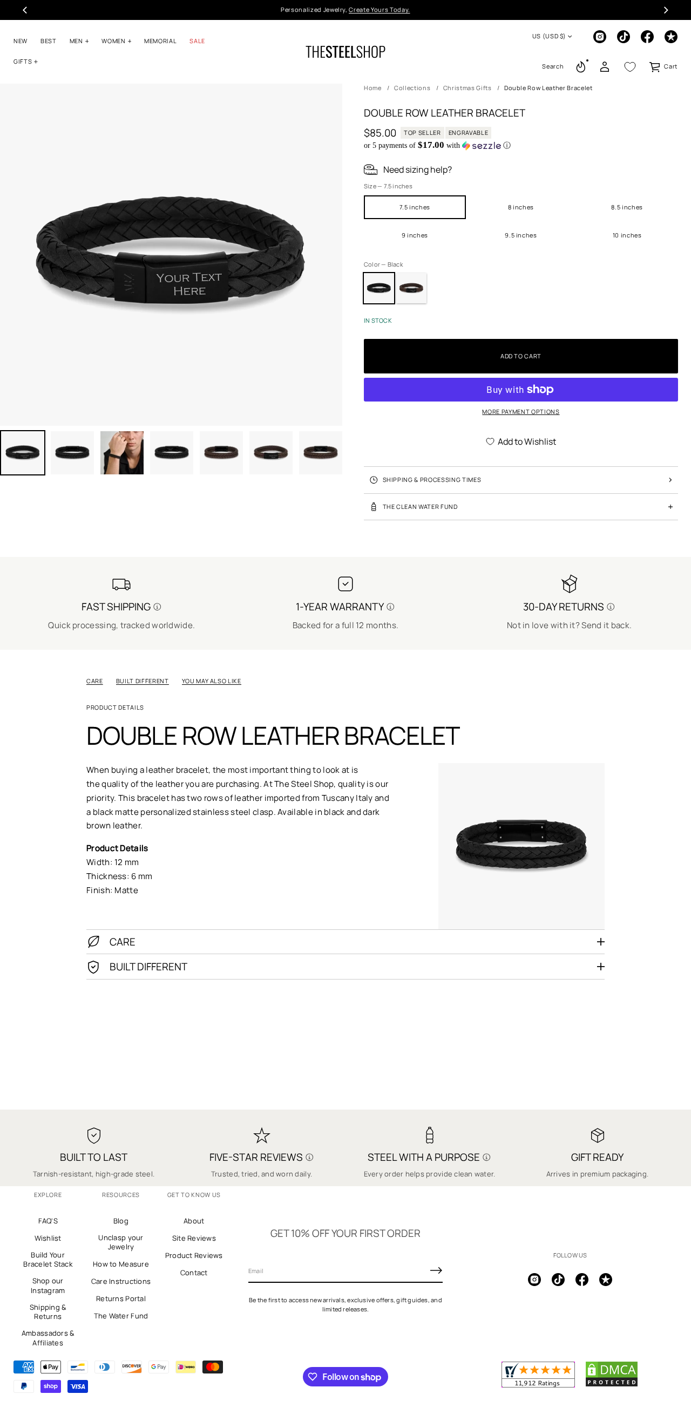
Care (94, 681)
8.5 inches (627, 207)
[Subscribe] (436, 1270)
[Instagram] (600, 37)
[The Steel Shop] (345, 52)
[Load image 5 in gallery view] (171, 452)
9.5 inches (521, 235)
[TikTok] (623, 37)
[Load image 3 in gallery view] (122, 452)
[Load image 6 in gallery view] (221, 452)
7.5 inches (415, 207)
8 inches (521, 207)
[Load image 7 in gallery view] (271, 452)
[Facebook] (647, 37)
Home (373, 88)
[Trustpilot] (671, 37)
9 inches (415, 235)
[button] (553, 67)
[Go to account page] (605, 67)
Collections (412, 88)
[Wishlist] (630, 67)
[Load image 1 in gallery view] (22, 452)
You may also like (211, 681)
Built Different (142, 681)
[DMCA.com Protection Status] (612, 1385)
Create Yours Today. (379, 9)
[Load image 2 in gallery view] (72, 452)
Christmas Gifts (467, 88)
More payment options (520, 411)
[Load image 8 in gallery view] (320, 452)
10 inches (627, 235)
